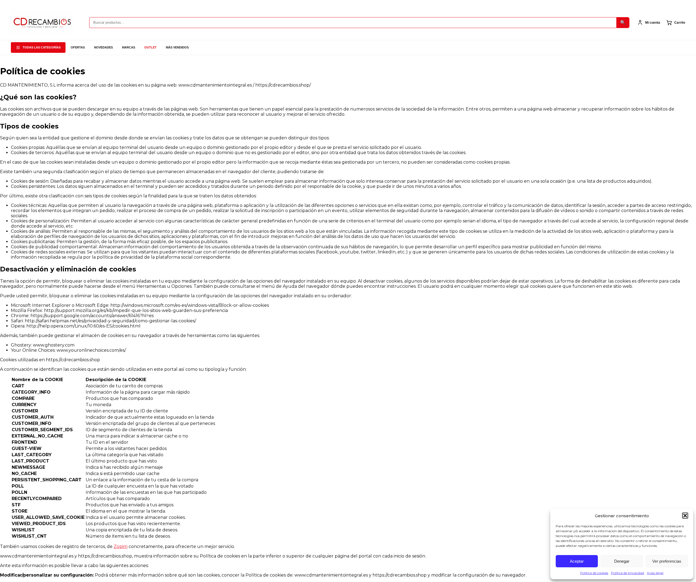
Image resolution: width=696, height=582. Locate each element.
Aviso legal (655, 573)
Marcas (128, 47)
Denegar (621, 561)
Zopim (121, 546)
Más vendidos (177, 47)
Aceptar (577, 561)
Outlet (150, 47)
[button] (685, 515)
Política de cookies (594, 573)
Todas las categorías (42, 47)
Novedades (103, 47)
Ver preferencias (666, 561)
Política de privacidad (627, 573)
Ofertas (78, 47)
